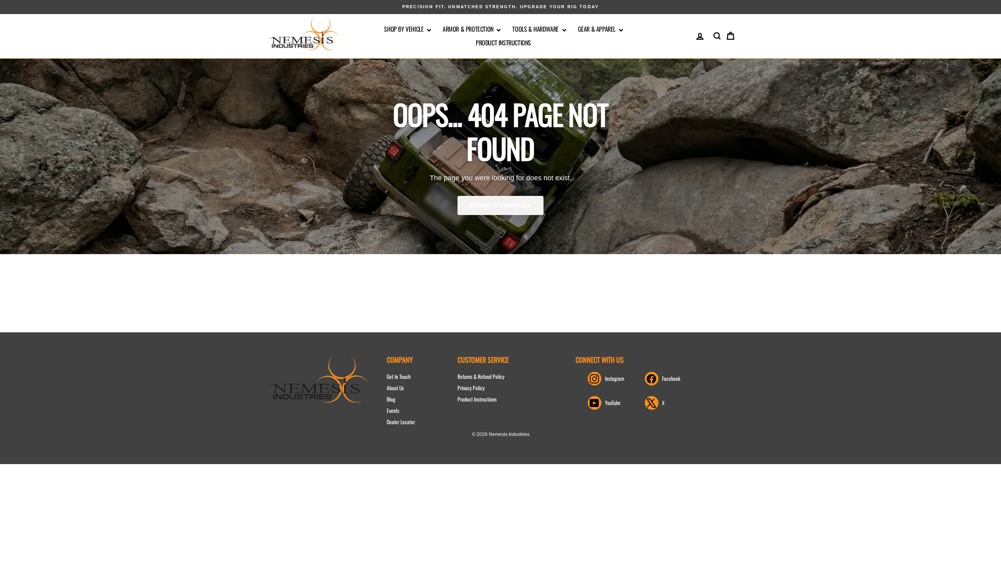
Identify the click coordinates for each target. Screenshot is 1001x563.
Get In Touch (399, 376)
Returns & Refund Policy (480, 376)
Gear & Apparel (597, 29)
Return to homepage (500, 205)
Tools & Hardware (536, 29)
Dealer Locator (401, 422)
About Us (395, 388)
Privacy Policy (470, 388)
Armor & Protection (469, 29)
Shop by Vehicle (404, 29)
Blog (391, 399)
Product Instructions (503, 42)
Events (393, 410)
